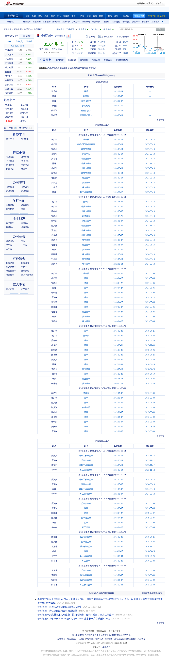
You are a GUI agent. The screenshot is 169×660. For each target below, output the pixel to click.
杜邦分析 (10, 275)
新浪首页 (150, 3)
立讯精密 (9, 93)
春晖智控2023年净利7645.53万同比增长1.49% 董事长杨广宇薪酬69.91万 (73, 618)
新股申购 (66, 21)
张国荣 (54, 178)
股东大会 (10, 289)
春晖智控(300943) (107, 75)
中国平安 (9, 80)
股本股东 (19, 218)
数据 (101, 16)
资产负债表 (11, 267)
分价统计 (10, 161)
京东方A (82, 29)
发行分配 (19, 200)
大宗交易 (116, 21)
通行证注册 (131, 639)
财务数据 (19, 258)
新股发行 (25, 205)
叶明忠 (54, 221)
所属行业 (10, 191)
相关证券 (96, 60)
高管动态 (92, 68)
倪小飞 (54, 110)
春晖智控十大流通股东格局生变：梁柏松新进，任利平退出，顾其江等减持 (75, 614)
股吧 (116, 16)
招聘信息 (99, 639)
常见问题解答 (78, 635)
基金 (34, 16)
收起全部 (24, 128)
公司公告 (9, 113)
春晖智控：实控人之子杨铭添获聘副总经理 (59, 607)
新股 (95, 16)
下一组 (162, 21)
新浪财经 (8, 29)
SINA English (119, 639)
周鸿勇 (54, 182)
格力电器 (9, 67)
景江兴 (54, 297)
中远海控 (107, 29)
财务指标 (25, 263)
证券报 (23, 121)
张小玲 (54, 115)
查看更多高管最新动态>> (153, 593)
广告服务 (81, 639)
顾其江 (54, 226)
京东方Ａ (9, 54)
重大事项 (19, 284)
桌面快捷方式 (107, 36)
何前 (54, 249)
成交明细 (25, 157)
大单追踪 (10, 157)
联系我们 (90, 639)
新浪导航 (160, 3)
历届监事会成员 (81, 68)
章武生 (54, 240)
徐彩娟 (54, 580)
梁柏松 (54, 149)
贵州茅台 (9, 84)
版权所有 (106, 647)
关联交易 (25, 289)
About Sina (71, 639)
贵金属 (66, 16)
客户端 (92, 36)
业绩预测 (155, 21)
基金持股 (25, 227)
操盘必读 (24, 105)
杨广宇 (54, 139)
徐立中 (54, 465)
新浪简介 (61, 639)
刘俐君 (54, 187)
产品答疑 (141, 639)
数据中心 (10, 139)
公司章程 (84, 60)
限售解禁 (56, 21)
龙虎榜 (106, 21)
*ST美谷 (9, 76)
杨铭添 (54, 106)
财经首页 (141, 3)
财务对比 (25, 139)
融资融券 (96, 21)
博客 (110, 16)
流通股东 (10, 227)
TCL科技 (95, 29)
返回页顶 (160, 120)
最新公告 (10, 241)
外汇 (59, 16)
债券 (73, 16)
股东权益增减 (27, 275)
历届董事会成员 (67, 68)
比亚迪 (8, 72)
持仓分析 (25, 161)
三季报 (9, 249)
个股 (89, 16)
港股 (40, 16)
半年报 (9, 245)
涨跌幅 (29, 41)
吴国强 (54, 374)
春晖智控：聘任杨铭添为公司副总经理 (57, 611)
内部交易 (126, 21)
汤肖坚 (54, 230)
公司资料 (19, 182)
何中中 (54, 470)
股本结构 (10, 223)
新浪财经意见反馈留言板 (120, 635)
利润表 (24, 267)
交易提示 (9, 105)
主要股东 (25, 223)
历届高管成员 (53, 68)
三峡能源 (70, 29)
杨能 (54, 489)
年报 (23, 241)
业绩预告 (47, 21)
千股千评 (146, 21)
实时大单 (76, 21)
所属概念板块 (122, 60)
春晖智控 (28, 29)
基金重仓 (86, 21)
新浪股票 (18, 29)
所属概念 (25, 191)
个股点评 (24, 109)
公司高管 (25, 187)
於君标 (54, 91)
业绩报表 (37, 21)
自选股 (126, 16)
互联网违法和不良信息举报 (96, 635)
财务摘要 (10, 263)
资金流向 (27, 21)
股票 (28, 16)
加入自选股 (124, 36)
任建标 (54, 245)
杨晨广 (54, 345)
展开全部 (8, 128)
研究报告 (24, 113)
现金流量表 (11, 271)
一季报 (24, 245)
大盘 (82, 16)
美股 (46, 16)
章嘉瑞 (54, 546)
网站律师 (109, 639)
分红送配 (10, 205)
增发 (23, 209)
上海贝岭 (9, 89)
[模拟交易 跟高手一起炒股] (68, 36)
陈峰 (54, 96)
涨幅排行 (136, 21)
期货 (53, 16)
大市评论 (9, 109)
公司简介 (10, 187)
